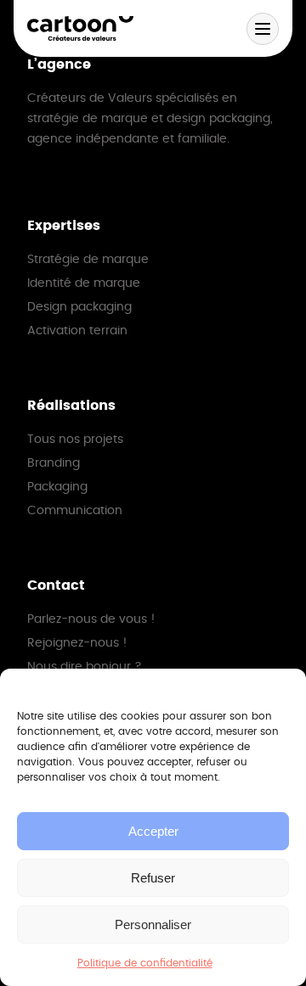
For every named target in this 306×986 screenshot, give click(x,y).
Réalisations (71, 405)
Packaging (57, 487)
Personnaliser (153, 924)
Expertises (63, 225)
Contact (56, 585)
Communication (74, 511)
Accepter (153, 831)
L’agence (59, 64)
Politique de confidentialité (144, 963)
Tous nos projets (75, 439)
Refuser (153, 878)
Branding (53, 463)
